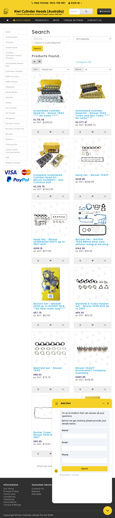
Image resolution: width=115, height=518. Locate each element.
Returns (36, 491)
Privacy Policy (11, 491)
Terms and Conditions (10, 495)
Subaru (9, 139)
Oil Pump (10, 113)
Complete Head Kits (14, 64)
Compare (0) (83, 62)
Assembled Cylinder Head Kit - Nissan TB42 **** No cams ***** (48, 113)
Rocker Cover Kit (15, 128)
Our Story (9, 488)
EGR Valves (12, 81)
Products (41, 20)
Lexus (9, 102)
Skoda (9, 134)
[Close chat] (107, 510)
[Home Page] (7, 20)
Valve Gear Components (13, 151)
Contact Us (95, 20)
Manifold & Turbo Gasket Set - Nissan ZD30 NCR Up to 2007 (92, 306)
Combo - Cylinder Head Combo (13, 55)
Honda (9, 97)
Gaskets (10, 87)
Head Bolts (12, 92)
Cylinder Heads (14, 71)
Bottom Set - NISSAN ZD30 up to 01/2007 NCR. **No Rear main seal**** (49, 306)
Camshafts (12, 37)
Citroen (10, 42)
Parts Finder (23, 20)
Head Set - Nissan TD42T (92, 175)
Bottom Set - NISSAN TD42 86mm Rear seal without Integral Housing (92, 242)
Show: (78, 69)
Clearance (11, 47)
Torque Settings (73, 20)
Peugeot (10, 118)
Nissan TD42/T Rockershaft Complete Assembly (90, 370)
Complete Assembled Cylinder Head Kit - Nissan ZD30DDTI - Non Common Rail (48, 178)
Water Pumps (13, 162)
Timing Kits (11, 144)
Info (55, 20)
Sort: (35, 69)
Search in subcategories (48, 42)
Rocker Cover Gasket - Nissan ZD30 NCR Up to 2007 (48, 435)
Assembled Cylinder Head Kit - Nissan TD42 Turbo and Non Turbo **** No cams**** (92, 114)
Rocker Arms (13, 123)
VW (7, 157)
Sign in (75, 2)
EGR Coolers (12, 76)
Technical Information (10, 501)
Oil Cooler (11, 107)
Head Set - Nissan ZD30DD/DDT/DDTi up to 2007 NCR (49, 242)
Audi (8, 31)
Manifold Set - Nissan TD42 (47, 369)
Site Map (36, 494)
